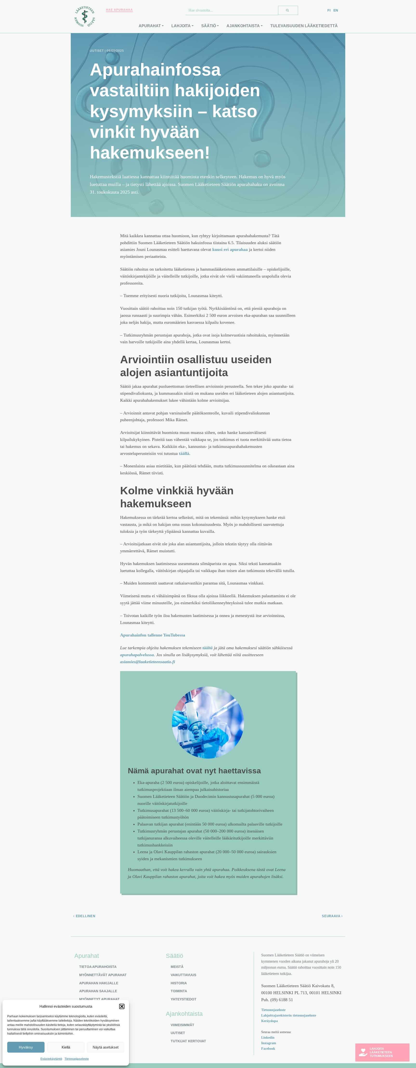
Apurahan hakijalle (98, 983)
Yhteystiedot (183, 999)
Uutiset (178, 1033)
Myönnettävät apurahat (103, 975)
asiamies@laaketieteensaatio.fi (147, 661)
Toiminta (179, 991)
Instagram (268, 1043)
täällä (184, 453)
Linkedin (267, 1037)
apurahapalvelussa (137, 654)
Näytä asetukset (105, 1047)
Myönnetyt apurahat (99, 999)
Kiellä (66, 1047)
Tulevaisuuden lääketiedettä (304, 26)
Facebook (268, 1048)
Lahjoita (181, 26)
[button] (121, 1006)
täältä (207, 647)
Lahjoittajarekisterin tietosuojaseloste (288, 1015)
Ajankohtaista (243, 26)
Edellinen (85, 916)
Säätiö (208, 26)
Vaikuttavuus (183, 975)
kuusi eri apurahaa (230, 249)
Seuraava (331, 916)
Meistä (177, 967)
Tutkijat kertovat (188, 1041)
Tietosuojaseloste (77, 1059)
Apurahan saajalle (98, 991)
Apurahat (150, 26)
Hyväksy (26, 1047)
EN (335, 10)
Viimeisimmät (182, 1025)
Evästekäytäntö (51, 1059)
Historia (179, 983)
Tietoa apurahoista (98, 967)
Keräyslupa (269, 1021)
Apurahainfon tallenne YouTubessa (152, 635)
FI (329, 10)
